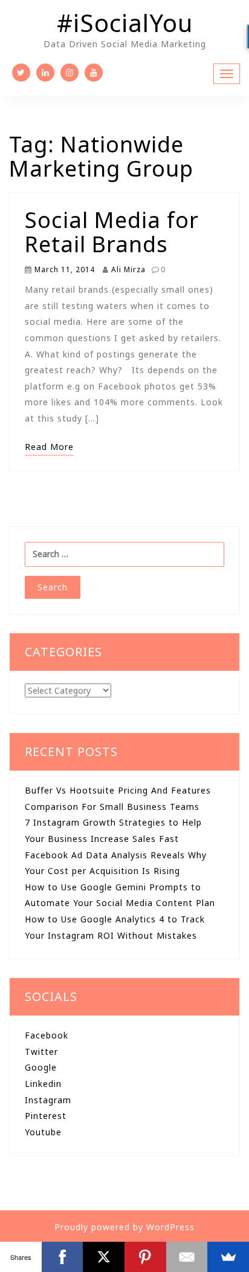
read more (49, 446)
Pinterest (45, 1115)
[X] (103, 1257)
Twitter (41, 1051)
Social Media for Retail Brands (112, 232)
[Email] (187, 1257)
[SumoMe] (228, 1257)
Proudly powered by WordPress (124, 1227)
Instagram (48, 1100)
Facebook (46, 1035)
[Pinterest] (145, 1257)
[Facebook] (62, 1257)
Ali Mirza (127, 269)
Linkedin (43, 1083)
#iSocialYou (125, 22)
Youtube (43, 1132)
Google (41, 1067)
